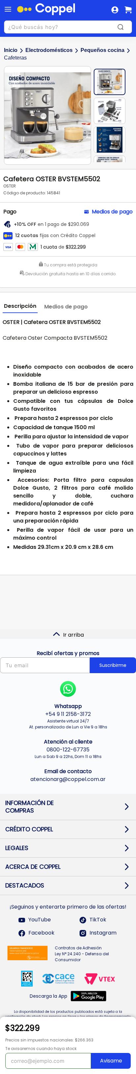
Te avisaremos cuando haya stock (41, 1048)
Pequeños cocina (102, 50)
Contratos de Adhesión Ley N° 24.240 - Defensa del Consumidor (82, 954)
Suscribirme (112, 665)
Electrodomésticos (49, 50)
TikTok (97, 920)
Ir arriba (73, 635)
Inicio (10, 50)
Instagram (103, 933)
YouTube (39, 920)
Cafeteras (15, 58)
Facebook (41, 933)
